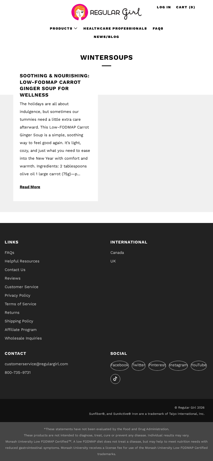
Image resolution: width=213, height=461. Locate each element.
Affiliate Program (21, 329)
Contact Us (15, 269)
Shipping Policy (19, 321)
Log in (164, 7)
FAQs (158, 28)
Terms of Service (20, 304)
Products (61, 28)
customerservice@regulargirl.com (36, 364)
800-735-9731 (18, 372)
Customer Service (21, 286)
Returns (12, 312)
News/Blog (106, 37)
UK (113, 261)
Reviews (13, 278)
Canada (117, 252)
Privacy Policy (17, 295)
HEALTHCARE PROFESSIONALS (115, 28)
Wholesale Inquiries (23, 338)
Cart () (185, 7)
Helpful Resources (22, 261)
